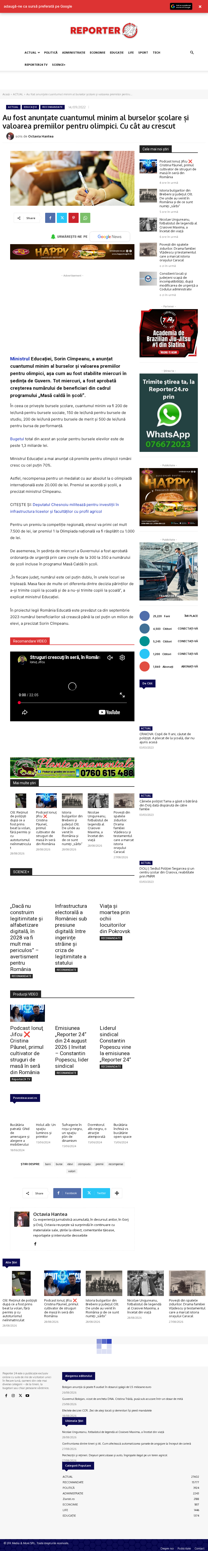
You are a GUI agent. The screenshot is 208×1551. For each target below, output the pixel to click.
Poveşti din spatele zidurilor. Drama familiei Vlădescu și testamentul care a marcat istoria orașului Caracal (124, 832)
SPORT (143, 52)
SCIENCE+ (58, 64)
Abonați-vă (189, 666)
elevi (70, 1164)
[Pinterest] (73, 218)
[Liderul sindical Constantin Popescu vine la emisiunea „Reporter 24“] (117, 1013)
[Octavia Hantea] (10, 136)
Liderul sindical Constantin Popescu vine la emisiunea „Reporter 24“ (115, 1044)
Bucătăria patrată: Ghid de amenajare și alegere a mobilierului (19, 1134)
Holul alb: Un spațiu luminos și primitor (46, 1131)
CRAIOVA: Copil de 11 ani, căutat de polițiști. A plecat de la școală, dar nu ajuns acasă (167, 738)
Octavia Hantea (41, 136)
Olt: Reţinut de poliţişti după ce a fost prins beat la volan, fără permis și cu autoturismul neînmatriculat (20, 830)
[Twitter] (62, 218)
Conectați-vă (188, 628)
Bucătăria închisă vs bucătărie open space (123, 1131)
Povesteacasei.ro (25, 1098)
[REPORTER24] (104, 30)
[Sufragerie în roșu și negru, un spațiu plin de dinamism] (72, 1113)
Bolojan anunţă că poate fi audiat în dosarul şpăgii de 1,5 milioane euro (106, 1387)
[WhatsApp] (85, 218)
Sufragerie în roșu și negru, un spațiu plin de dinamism (72, 1132)
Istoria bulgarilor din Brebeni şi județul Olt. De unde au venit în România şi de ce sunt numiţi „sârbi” (72, 828)
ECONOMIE (97, 52)
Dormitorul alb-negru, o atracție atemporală (97, 1131)
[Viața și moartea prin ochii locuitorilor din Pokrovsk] (117, 890)
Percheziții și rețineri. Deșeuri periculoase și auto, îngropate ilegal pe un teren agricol (114, 1455)
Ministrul (20, 359)
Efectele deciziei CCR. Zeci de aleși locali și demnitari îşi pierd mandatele (107, 1410)
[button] (192, 52)
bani (48, 1164)
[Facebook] (50, 218)
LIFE (131, 52)
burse (59, 1164)
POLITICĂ (51, 52)
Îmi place (191, 616)
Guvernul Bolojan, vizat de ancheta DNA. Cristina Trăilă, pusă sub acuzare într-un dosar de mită (122, 1399)
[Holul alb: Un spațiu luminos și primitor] (46, 1113)
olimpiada (84, 1164)
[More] (117, 1193)
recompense (116, 1164)
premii (99, 1164)
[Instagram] (13, 1395)
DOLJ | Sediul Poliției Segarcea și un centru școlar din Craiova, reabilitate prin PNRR (167, 872)
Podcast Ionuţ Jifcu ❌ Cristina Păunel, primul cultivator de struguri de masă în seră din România (27, 1050)
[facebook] (35, 1243)
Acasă (6, 94)
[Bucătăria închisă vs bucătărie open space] (124, 1113)
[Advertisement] (104, 81)
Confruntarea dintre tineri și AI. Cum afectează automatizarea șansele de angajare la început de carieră (126, 1443)
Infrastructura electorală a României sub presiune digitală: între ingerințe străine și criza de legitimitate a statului (71, 934)
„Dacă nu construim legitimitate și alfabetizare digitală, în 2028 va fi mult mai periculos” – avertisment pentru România (26, 937)
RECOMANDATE (52, 107)
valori (71, 1171)
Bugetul (17, 438)
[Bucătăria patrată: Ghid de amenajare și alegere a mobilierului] (20, 1113)
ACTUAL (30, 52)
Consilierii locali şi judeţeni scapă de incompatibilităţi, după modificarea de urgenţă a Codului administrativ (179, 281)
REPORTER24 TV (36, 64)
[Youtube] (27, 1395)
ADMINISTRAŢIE (73, 52)
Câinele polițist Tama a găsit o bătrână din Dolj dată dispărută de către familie (168, 805)
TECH (156, 52)
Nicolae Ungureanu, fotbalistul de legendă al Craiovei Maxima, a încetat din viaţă (98, 826)
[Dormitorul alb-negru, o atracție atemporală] (98, 1113)
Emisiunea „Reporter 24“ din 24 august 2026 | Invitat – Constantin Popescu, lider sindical (72, 1047)
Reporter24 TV (21, 1079)
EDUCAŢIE (117, 52)
